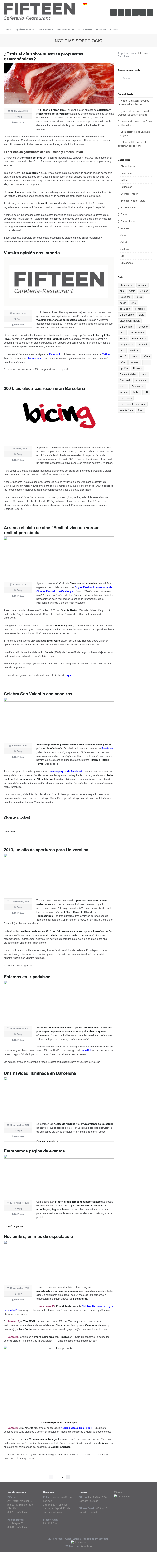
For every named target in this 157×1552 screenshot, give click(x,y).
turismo (124, 392)
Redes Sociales (128, 374)
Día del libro (126, 326)
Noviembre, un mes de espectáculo (38, 1236)
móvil (122, 362)
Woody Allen (126, 410)
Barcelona (126, 173)
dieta (141, 315)
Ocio (123, 235)
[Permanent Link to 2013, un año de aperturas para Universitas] (59, 874)
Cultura (124, 180)
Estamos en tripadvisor (27, 977)
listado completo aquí (74, 241)
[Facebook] (121, 12)
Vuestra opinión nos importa (32, 253)
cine (133, 303)
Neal (12, 831)
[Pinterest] (142, 12)
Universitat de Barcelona (133, 404)
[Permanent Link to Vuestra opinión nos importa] (59, 281)
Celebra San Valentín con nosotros (38, 694)
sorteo (123, 386)
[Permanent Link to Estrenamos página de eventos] (59, 1175)
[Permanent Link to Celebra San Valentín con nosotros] (59, 718)
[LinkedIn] (128, 12)
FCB (122, 332)
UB (122, 256)
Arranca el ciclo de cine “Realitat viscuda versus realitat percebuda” (51, 529)
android (142, 285)
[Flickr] (135, 12)
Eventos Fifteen (129, 193)
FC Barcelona (128, 207)
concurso (140, 309)
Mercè (123, 356)
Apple (132, 291)
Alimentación (127, 166)
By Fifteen (19, 122)
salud (144, 374)
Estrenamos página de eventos (34, 1151)
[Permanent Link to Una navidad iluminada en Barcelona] (59, 1097)
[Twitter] (113, 12)
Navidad (135, 362)
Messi (135, 356)
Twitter (136, 392)
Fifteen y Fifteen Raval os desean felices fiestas (133, 102)
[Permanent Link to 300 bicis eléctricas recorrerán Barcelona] (59, 417)
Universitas (126, 263)
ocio (147, 362)
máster (146, 356)
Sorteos (124, 249)
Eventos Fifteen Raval (132, 200)
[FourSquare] (150, 12)
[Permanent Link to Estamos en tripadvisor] (59, 1001)
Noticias (124, 228)
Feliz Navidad (137, 332)
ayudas (144, 291)
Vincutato (86, 1546)
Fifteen (142, 53)
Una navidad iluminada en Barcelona (40, 1073)
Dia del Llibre (127, 315)
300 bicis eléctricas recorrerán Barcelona (44, 388)
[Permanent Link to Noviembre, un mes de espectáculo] (59, 1260)
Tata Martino (138, 386)
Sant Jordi (125, 380)
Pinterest (137, 368)
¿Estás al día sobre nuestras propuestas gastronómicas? (43, 56)
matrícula (134, 350)
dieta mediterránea (130, 320)
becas (123, 303)
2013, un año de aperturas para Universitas (46, 849)
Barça (139, 297)
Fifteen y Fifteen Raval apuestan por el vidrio (132, 143)
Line (122, 350)
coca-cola (125, 309)
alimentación (126, 285)
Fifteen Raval (127, 221)
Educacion (126, 187)
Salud (123, 242)
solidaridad (141, 380)
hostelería (143, 344)
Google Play (126, 344)
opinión (124, 368)
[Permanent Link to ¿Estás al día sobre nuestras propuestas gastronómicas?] (59, 83)
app (122, 291)
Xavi (140, 410)
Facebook (143, 326)
